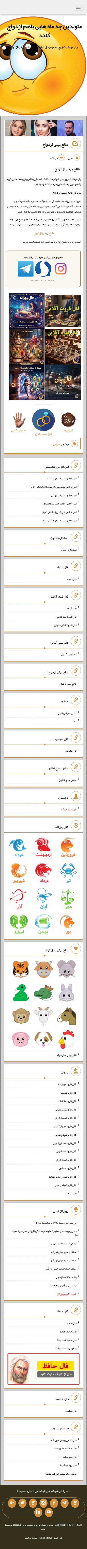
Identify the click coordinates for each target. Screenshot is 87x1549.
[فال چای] (63, 383)
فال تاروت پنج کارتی (65, 1134)
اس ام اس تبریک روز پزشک (61, 478)
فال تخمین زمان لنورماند (63, 1440)
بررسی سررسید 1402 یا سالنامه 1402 (56, 1222)
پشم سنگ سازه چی (66, 1277)
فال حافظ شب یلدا (66, 1340)
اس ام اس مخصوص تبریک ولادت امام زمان (53, 487)
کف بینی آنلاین (68, 654)
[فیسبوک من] (54, 1503)
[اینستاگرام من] (43, 1503)
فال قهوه (71, 608)
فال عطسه (70, 1410)
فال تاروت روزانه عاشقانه (62, 1176)
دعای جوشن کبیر (67, 713)
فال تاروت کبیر (68, 1092)
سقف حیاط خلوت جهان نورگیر (60, 1268)
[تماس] (33, 1503)
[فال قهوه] (63, 347)
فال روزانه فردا (68, 1465)
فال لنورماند (69, 1457)
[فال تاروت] (63, 312)
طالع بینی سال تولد (66, 1055)
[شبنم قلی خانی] (18, 129)
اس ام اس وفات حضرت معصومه (59, 503)
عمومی (56, 444)
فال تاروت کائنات (67, 1101)
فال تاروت (71, 1193)
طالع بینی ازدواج (55, 145)
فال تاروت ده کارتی (66, 1160)
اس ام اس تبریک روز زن (63, 495)
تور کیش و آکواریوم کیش (63, 1285)
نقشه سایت (31, 1537)
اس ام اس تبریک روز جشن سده (59, 520)
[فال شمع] (27, 347)
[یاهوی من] (75, 1503)
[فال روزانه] (27, 312)
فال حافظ (71, 1323)
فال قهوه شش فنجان (65, 625)
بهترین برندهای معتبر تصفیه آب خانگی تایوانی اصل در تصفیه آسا (45, 1233)
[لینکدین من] (38, 1512)
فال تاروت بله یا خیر (65, 1185)
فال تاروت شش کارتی (64, 1143)
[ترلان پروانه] (44, 129)
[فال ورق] (27, 383)
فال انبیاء (71, 579)
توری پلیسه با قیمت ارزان (63, 1243)
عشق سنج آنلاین (67, 780)
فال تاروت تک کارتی (65, 1109)
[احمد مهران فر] (70, 129)
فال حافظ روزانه (68, 1331)
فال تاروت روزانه (67, 1084)
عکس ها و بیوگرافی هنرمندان (60, 1473)
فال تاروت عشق (67, 1168)
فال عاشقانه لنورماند (65, 1448)
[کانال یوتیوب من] (49, 1512)
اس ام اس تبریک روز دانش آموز (59, 512)
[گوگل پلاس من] (12, 1503)
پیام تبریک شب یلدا (66, 1348)
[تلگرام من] (64, 1503)
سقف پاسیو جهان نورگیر (63, 1252)
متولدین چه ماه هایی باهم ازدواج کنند (44, 30)
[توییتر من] (22, 1503)
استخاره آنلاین (68, 549)
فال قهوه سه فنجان (66, 616)
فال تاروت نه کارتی (66, 1151)
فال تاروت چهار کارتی (65, 1126)
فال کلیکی (71, 750)
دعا (74, 721)
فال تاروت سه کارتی (65, 1118)
